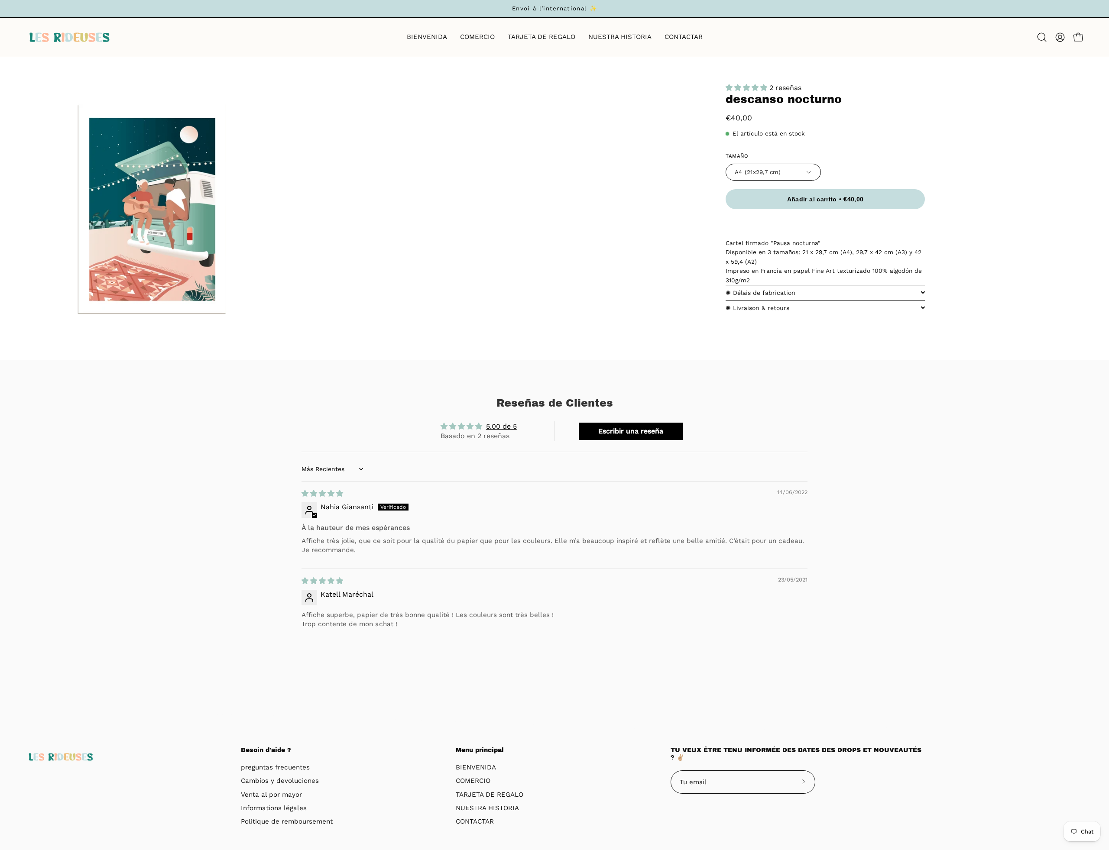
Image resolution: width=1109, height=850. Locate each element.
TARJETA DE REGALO (489, 794)
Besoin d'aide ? (266, 750)
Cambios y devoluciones (280, 781)
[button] (1042, 37)
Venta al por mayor (271, 794)
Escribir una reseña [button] (630, 431)
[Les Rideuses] (69, 37)
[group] (554, 8)
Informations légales (274, 808)
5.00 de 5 (501, 426)
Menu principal (480, 750)
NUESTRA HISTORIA (487, 808)
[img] (322, 493)
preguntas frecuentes (275, 767)
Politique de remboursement (287, 822)
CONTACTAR (475, 822)
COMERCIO (473, 781)
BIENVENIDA (476, 767)
